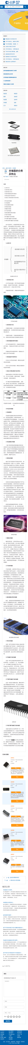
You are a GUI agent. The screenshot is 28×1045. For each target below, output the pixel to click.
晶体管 (15, 99)
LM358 (12, 830)
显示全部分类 (12, 109)
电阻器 (15, 93)
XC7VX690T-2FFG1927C (14, 155)
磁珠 (5, 96)
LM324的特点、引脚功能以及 (12, 49)
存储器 (14, 168)
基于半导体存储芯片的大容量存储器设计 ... (13, 927)
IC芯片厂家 (19, 1034)
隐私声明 (13, 1041)
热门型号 (8, 1041)
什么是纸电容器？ (7, 80)
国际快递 (19, 1037)
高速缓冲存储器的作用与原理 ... (10, 940)
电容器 (5, 93)
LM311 (12, 757)
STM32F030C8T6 (14, 130)
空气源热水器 (11, 1034)
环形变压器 (19, 1031)
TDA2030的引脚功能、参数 (11, 51)
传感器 (18, 1035)
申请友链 (18, 1041)
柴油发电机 (19, 1032)
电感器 (5, 99)
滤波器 (15, 96)
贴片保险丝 (11, 1031)
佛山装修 (11, 1037)
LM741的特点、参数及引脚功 (12, 41)
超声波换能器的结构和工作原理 (10, 70)
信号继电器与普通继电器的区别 (10, 77)
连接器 (1, 1035)
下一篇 (6, 880)
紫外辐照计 (11, 1032)
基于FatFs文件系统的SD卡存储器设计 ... (12, 952)
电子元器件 (9, 168)
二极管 (10, 1035)
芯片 (5, 105)
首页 (4, 1041)
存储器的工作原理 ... (8, 889)
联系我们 (23, 1041)
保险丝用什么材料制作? (10, 61)
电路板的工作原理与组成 (11, 56)
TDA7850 (14, 142)
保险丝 (15, 105)
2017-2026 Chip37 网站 (14, 1043)
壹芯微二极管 (3, 1037)
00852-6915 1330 (12, 12)
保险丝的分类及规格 (15, 880)
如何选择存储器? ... (7, 915)
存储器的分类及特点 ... (8, 902)
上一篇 (7, 877)
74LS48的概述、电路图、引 (11, 44)
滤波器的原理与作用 (10, 54)
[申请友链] (22, 11)
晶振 (15, 102)
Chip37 (7, 176)
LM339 (12, 782)
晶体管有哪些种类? (14, 877)
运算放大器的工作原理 (10, 46)
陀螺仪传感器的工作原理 (9, 84)
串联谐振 (2, 1034)
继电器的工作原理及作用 (11, 39)
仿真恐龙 (2, 1032)
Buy (16, 768)
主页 (3, 168)
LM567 (12, 854)
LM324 (12, 806)
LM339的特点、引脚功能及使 (12, 59)
